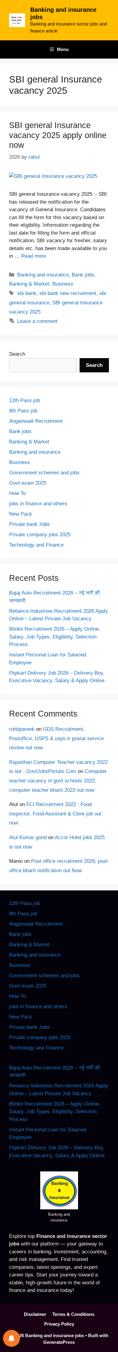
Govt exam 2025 (27, 483)
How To (17, 493)
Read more (33, 256)
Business (62, 284)
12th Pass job (24, 400)
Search (17, 354)
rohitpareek (21, 729)
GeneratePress (59, 1342)
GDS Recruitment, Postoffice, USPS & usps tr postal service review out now (56, 738)
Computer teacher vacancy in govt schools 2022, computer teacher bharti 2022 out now (58, 780)
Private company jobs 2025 (39, 534)
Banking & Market (29, 284)
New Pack (20, 514)
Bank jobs (83, 275)
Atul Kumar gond (28, 837)
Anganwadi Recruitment (36, 421)
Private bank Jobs (29, 524)
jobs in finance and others (38, 504)
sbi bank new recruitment (67, 293)
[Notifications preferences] (11, 1338)
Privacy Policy (59, 1324)
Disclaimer (35, 1314)
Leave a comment (37, 321)
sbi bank (26, 293)
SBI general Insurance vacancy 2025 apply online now (58, 135)
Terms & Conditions (73, 1314)
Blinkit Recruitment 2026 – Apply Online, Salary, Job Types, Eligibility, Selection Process (54, 636)
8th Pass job (23, 411)
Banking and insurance (43, 275)
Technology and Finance (36, 545)
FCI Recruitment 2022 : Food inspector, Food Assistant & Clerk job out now (55, 813)
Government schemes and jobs (44, 473)
